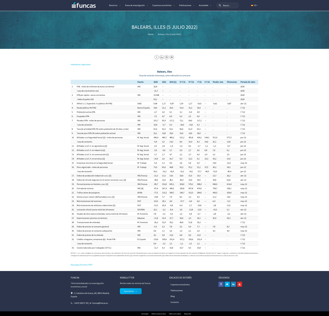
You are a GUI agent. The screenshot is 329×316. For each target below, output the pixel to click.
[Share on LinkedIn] (161, 57)
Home (150, 34)
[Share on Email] (172, 57)
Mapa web (187, 314)
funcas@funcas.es (100, 303)
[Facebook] (221, 284)
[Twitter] (227, 284)
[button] (220, 5)
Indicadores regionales (81, 64)
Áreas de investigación (135, 5)
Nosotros (113, 5)
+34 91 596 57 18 (81, 303)
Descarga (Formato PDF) (81, 264)
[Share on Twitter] (156, 57)
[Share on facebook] (166, 57)
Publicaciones (185, 5)
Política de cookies (175, 314)
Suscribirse (129, 291)
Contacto (175, 302)
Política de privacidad (159, 314)
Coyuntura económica (161, 5)
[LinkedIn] (233, 284)
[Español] (254, 5)
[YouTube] (239, 284)
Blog (173, 296)
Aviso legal (144, 314)
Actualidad (203, 5)
